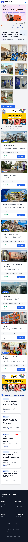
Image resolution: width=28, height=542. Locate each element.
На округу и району (5, 523)
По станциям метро (19, 521)
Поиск (16, 511)
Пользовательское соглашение (14, 531)
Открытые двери (18, 506)
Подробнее (20, 156)
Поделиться (21, 39)
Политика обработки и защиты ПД (14, 534)
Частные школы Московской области (14, 25)
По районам (17, 523)
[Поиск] (23, 2)
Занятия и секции (5, 518)
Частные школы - (5, 28)
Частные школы (4, 516)
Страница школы (8, 39)
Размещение (4, 504)
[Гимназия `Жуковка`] (7, 69)
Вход (2, 506)
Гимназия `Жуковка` (17, 28)
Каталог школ (18, 504)
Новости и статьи (18, 508)
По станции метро (5, 521)
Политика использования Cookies (14, 536)
